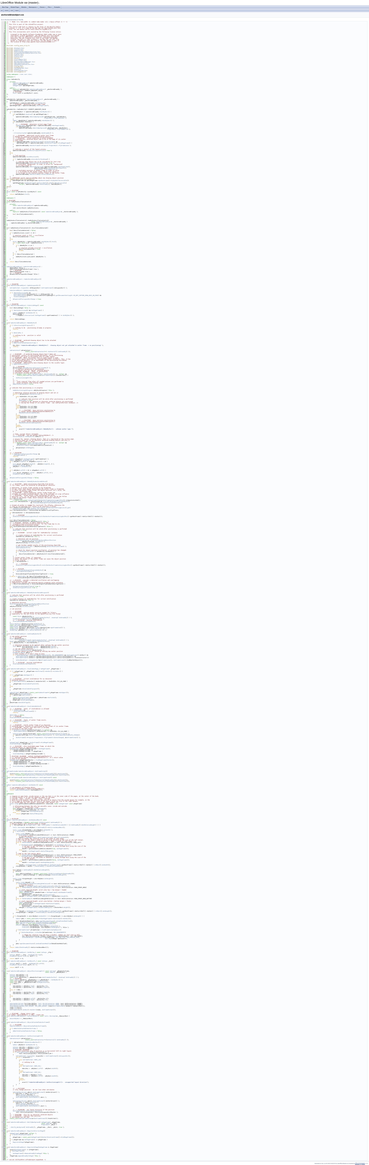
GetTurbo (26, 695)
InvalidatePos (47, 174)
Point (15, 93)
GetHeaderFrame (64, 892)
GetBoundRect (43, 865)
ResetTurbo (26, 699)
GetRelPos (37, 624)
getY (35, 647)
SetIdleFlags (23, 702)
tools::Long (14, 803)
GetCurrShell (42, 183)
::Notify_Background (17, 1127)
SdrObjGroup (43, 822)
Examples (57, 7)
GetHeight (47, 878)
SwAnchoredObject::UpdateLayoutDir (22, 290)
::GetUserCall (52, 351)
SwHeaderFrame (29, 892)
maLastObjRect (15, 1018)
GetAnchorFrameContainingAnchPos (51, 500)
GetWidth (47, 830)
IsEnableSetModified (63, 921)
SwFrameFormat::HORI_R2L (32, 1066)
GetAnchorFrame (36, 141)
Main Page (5, 7)
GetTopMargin (43, 896)
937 (3, 1147)
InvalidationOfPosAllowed (23, 711)
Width (54, 1068)
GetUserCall (41, 773)
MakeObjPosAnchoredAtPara (28, 413)
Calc (41, 516)
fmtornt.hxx (18, 55)
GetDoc (48, 671)
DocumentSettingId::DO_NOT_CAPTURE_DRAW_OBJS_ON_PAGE (78, 295)
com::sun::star (26, 74)
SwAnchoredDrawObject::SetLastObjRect (24, 1016)
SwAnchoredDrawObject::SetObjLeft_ (23, 961)
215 (3, 285)
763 (3, 952)
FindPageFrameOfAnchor (44, 760)
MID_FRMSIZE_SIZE (73, 937)
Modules (24, 7)
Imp (51, 183)
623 (3, 777)
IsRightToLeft (42, 982)
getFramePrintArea (44, 837)
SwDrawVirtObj (37, 374)
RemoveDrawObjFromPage (33, 1153)
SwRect (15, 84)
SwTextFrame (32, 500)
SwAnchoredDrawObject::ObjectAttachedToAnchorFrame (29, 1022)
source (6, 10)
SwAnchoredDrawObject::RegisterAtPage (24, 1147)
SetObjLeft (13, 629)
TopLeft (41, 925)
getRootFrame (43, 180)
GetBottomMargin (45, 907)
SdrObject (39, 923)
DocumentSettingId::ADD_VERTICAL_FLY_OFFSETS (29, 509)
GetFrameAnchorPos (42, 617)
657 (3, 820)
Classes (42, 7)
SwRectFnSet (14, 626)
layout (17, 10)
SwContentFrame (22, 697)
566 (3, 706)
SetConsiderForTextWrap (39, 163)
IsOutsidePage (19, 296)
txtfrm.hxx (18, 57)
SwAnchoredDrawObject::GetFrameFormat (32, 771)
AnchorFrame (35, 145)
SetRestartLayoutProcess (36, 150)
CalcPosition (32, 542)
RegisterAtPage (18, 1142)
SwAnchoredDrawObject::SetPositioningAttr (26, 1036)
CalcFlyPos (33, 735)
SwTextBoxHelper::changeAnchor (27, 660)
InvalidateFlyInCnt (30, 684)
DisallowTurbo (24, 694)
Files (49, 7)
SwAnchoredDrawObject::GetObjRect (24, 785)
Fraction (25, 926)
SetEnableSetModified (43, 922)
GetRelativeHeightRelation (39, 883)
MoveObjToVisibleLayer (32, 368)
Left (22, 470)
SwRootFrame (14, 692)
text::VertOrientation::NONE (48, 1005)
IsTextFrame (49, 141)
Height (63, 896)
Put (15, 1007)
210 (3, 279)
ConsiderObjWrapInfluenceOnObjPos (56, 501)
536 (3, 669)
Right (22, 461)
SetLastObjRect (18, 436)
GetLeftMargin (36, 813)
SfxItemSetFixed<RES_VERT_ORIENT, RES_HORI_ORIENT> (28, 1006)
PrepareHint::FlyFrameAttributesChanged (49, 737)
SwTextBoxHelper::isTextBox (27, 655)
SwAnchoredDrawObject (20, 83)
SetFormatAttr (34, 1097)
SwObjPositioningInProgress (23, 390)
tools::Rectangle (19, 827)
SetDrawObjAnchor (22, 547)
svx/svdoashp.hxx (20, 70)
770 (3, 961)
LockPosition (32, 156)
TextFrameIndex (60, 735)
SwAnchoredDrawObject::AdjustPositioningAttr (27, 971)
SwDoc (18, 918)
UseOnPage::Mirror (63, 845)
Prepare (44, 145)
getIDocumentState (47, 921)
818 (3, 1016)
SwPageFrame (17, 85)
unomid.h (17, 69)
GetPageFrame (42, 105)
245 (3, 323)
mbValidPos (17, 333)
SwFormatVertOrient (17, 1005)
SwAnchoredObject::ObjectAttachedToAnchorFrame (27, 1026)
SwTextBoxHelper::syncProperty (33, 937)
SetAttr (33, 1010)
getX (35, 646)
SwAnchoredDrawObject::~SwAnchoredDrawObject (23, 279)
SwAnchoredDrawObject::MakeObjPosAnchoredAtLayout (29, 592)
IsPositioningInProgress (22, 325)
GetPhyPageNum (39, 808)
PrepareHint (45, 1124)
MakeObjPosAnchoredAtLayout (29, 422)
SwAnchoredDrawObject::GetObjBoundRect (26, 820)
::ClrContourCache (19, 133)
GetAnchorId (35, 394)
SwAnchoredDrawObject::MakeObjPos (23, 323)
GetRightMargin (36, 811)
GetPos (37, 627)
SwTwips (44, 952)
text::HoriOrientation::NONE (48, 1003)
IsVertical (42, 981)
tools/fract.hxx (20, 60)
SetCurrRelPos (15, 624)
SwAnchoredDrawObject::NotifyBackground (25, 1122)
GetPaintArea (48, 895)
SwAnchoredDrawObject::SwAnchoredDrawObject (23, 266)
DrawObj (44, 368)
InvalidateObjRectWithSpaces (23, 621)
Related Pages (15, 7)
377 (3, 481)
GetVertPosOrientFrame (55, 546)
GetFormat (39, 671)
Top (39, 955)
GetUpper (27, 675)
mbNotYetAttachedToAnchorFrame (25, 343)
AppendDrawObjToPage (25, 1156)
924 (3, 1131)
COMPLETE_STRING (72, 735)
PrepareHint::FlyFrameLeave (54, 118)
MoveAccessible (60, 183)
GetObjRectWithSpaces (56, 168)
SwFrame (17, 625)
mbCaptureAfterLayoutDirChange (24, 299)
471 (3, 592)
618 (3, 771)
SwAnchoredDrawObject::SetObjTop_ (23, 952)
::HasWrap (54, 617)
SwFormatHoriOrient (17, 1003)
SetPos (23, 1094)
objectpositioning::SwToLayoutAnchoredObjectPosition (29, 604)
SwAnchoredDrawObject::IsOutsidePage (24, 305)
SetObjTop (13, 630)
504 (3, 634)
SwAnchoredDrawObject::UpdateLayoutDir (25, 285)
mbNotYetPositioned (20, 364)
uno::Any (48, 938)
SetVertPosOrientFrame (24, 546)
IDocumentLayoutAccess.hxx (24, 64)
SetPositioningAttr (23, 378)
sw (1, 10)
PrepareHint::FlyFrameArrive (57, 129)
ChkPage (29, 447)
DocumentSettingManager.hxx (24, 62)
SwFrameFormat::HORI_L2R (32, 1059)
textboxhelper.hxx (20, 68)
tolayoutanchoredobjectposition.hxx (27, 53)
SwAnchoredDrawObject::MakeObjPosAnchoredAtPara (28, 481)
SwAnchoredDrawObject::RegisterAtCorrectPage (27, 1131)
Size (14, 464)
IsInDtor (57, 671)
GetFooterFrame (52, 903)
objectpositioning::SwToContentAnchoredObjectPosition (36, 540)
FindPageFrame (64, 143)
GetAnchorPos (42, 641)
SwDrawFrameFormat (33, 375)
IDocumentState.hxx (21, 63)
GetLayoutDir (63, 1056)
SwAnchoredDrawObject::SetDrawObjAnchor (25, 634)
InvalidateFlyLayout (30, 689)
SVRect (56, 837)
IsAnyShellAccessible (59, 180)
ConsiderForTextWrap (39, 159)
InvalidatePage (26, 700)
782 (3, 971)
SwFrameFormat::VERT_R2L (32, 1072)
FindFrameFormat (48, 930)
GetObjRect (40, 103)
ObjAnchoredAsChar (34, 444)
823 (3, 1022)
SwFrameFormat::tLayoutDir (19, 288)
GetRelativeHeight (88, 825)
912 (3, 1122)
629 (3, 785)
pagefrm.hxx (18, 50)
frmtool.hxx (18, 54)
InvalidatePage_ (15, 743)
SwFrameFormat (12, 771)
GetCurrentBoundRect (55, 827)
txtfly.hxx (18, 65)
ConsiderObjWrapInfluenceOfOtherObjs (47, 502)
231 (3, 305)
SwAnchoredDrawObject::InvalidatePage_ (25, 669)
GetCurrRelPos (36, 629)
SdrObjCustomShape (54, 873)
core (12, 10)
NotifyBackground (37, 116)
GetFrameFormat (46, 288)
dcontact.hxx (19, 48)
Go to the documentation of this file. (12, 19)
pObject (22, 923)
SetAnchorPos (26, 619)
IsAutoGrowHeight (58, 875)
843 (3, 1036)
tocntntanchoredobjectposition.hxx (27, 52)
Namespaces (32, 7)
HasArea (28, 114)
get (57, 295)
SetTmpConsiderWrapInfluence (23, 586)
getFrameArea (56, 627)
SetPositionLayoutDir (33, 1111)
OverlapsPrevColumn (24, 571)
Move (22, 465)
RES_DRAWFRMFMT (57, 655)
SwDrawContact (15, 350)
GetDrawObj (46, 133)
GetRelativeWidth (60, 825)
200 (3, 266)
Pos (26, 194)
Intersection (29, 315)
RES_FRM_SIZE (60, 937)
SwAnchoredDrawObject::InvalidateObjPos (25, 706)
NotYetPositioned (20, 293)
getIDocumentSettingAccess (55, 507)
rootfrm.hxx (18, 49)
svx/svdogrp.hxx (20, 59)
